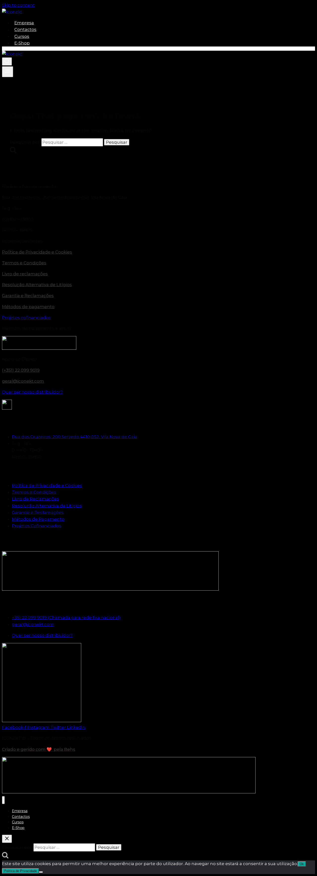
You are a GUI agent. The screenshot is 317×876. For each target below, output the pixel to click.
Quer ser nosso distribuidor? (32, 392)
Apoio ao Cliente (19, 359)
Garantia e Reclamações (28, 295)
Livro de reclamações (25, 273)
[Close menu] (3, 800)
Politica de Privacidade (20, 871)
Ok (302, 864)
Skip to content (18, 5)
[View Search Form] (7, 61)
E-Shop (22, 43)
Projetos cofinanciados (26, 317)
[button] (158, 186)
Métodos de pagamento (28, 306)
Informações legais (22, 241)
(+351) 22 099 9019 (21, 370)
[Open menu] (7, 71)
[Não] (41, 872)
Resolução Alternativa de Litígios (37, 284)
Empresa (24, 22)
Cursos (21, 36)
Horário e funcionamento (29, 186)
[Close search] (7, 839)
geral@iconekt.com (23, 381)
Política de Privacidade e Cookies (37, 252)
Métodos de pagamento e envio (36, 328)
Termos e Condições (24, 262)
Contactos (25, 29)
